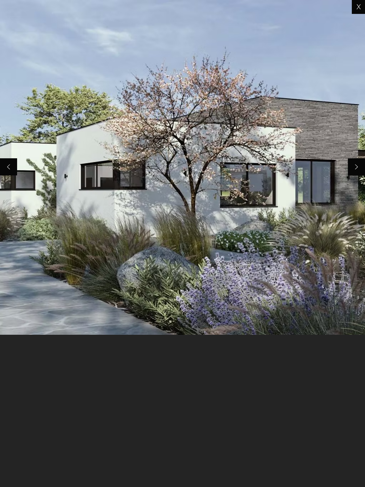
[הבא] (356, 167)
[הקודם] (8, 167)
